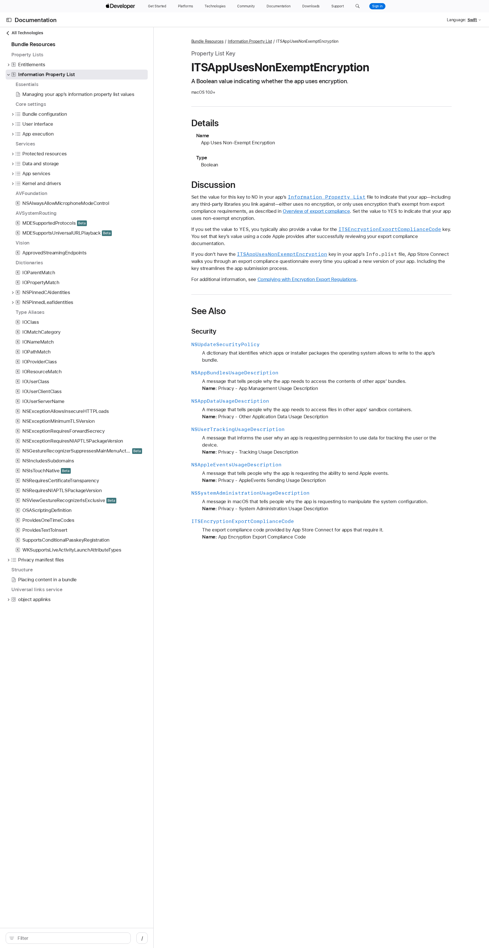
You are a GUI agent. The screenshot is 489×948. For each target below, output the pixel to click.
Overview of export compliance (316, 211)
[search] (68, 938)
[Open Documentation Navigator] (9, 20)
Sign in (377, 6)
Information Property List (250, 41)
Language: (456, 20)
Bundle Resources (207, 41)
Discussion (213, 185)
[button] (357, 6)
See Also (208, 311)
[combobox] (71, 938)
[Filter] (71, 938)
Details (205, 123)
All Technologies (27, 33)
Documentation (36, 19)
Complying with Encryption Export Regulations (307, 279)
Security (203, 331)
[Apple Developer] (121, 6)
